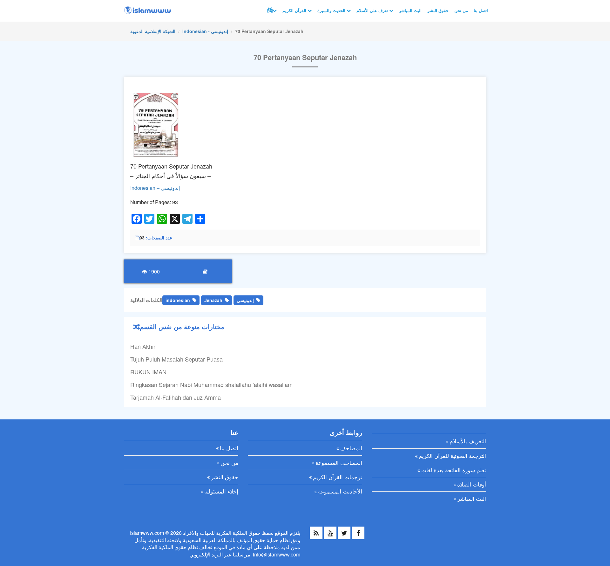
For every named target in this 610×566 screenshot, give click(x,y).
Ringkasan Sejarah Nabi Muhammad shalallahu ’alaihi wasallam (211, 384)
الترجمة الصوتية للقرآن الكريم (452, 455)
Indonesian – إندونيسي (155, 187)
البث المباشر (410, 10)
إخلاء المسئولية (221, 491)
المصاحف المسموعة (338, 462)
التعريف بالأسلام (468, 441)
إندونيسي (245, 300)
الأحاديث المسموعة (340, 491)
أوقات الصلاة (471, 484)
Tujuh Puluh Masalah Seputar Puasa (176, 359)
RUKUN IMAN (148, 372)
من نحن (461, 10)
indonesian (178, 300)
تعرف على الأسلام (372, 10)
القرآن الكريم (295, 10)
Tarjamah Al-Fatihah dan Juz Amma (175, 397)
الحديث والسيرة (332, 10)
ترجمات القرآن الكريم (337, 477)
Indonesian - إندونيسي (205, 31)
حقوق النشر (438, 10)
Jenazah (213, 300)
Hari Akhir (142, 346)
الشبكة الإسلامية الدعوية (152, 31)
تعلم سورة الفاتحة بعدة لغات (453, 470)
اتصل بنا (481, 10)
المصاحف (351, 448)
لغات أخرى (271, 10)
